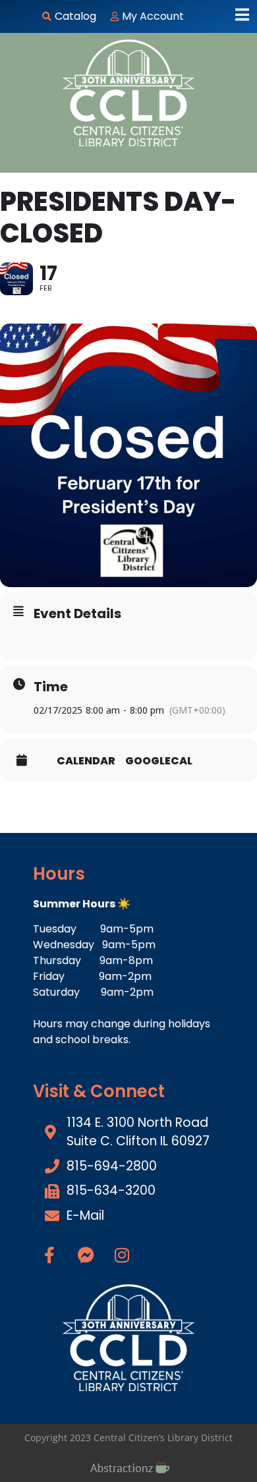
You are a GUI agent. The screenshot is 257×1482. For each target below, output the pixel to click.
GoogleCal (158, 761)
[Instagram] (121, 1254)
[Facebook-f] (49, 1254)
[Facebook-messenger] (85, 1254)
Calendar (86, 761)
